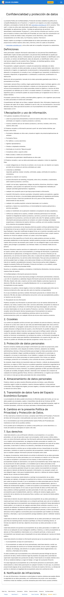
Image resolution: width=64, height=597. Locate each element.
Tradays (6, 594)
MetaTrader (25, 594)
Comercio (50, 2)
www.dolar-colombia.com (39, 25)
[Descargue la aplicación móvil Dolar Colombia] (43, 594)
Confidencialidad (49, 591)
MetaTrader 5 (15, 594)
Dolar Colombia (35, 594)
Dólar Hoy (4, 591)
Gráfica (26, 591)
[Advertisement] (32, 8)
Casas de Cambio (33, 591)
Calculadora (20, 591)
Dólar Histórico (11, 591)
